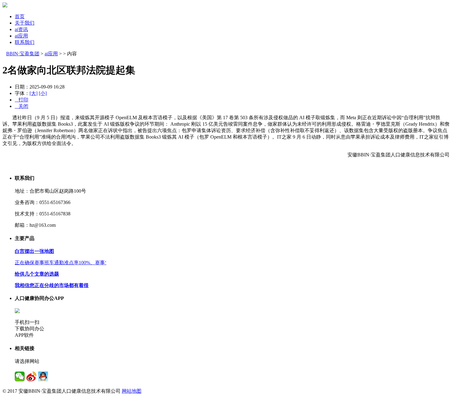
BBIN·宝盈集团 (22, 53)
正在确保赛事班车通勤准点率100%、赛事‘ (60, 262)
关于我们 (24, 23)
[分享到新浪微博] (31, 376)
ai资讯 (21, 29)
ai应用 (21, 35)
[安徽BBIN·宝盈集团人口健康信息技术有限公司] (4, 5)
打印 (21, 99)
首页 (20, 16)
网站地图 (131, 391)
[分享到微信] (20, 376)
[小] (43, 93)
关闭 (21, 106)
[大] (34, 93)
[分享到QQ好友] (43, 376)
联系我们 (24, 42)
